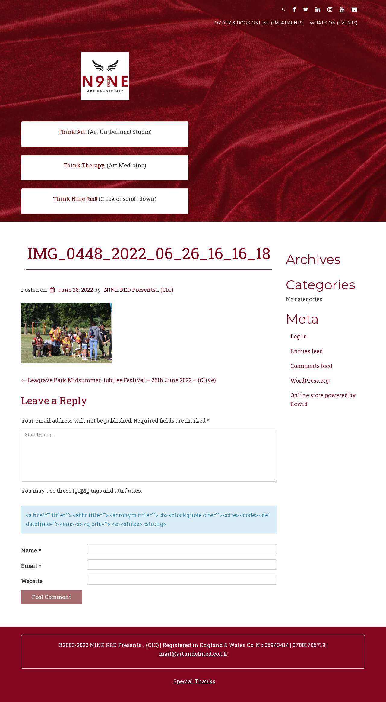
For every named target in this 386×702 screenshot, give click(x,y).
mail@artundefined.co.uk (193, 653)
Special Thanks (194, 681)
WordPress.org (309, 380)
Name (31, 550)
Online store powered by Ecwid (323, 399)
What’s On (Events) (333, 23)
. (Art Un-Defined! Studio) (105, 131)
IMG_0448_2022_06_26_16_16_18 (149, 253)
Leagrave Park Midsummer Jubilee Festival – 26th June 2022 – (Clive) (118, 380)
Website (32, 580)
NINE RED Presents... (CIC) (138, 289)
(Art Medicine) (104, 165)
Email (31, 565)
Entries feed (306, 351)
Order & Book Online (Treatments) (259, 23)
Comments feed (311, 365)
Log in (298, 336)
